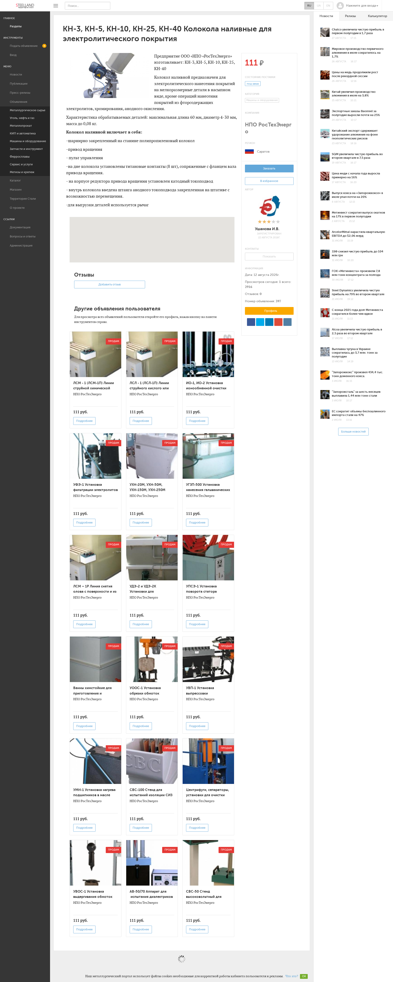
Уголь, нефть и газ (22, 118)
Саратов (263, 151)
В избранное (269, 181)
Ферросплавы (20, 156)
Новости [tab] (326, 16)
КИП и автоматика (23, 133)
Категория (252, 94)
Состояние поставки (260, 77)
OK (304, 976)
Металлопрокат (21, 125)
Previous (64, 77)
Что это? (291, 976)
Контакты (252, 249)
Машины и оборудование (28, 141)
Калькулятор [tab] (377, 16)
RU (309, 5)
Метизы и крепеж (22, 172)
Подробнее (84, 421)
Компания (252, 113)
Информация (254, 268)
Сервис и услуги (21, 164)
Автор (249, 189)
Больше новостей (353, 431)
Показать (269, 256)
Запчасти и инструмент (26, 149)
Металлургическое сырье (27, 110)
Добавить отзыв (109, 284)
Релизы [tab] (350, 16)
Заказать (269, 168)
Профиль (270, 310)
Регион (250, 143)
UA (319, 5)
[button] (357, 5)
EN (328, 5)
